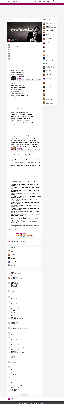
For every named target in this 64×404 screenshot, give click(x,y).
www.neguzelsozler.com (14, 242)
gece (18, 85)
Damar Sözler (27, 44)
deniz (16, 221)
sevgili (29, 110)
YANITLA (17, 275)
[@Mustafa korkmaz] (9, 323)
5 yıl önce (15, 272)
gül (28, 138)
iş (13, 206)
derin (14, 46)
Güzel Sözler (30, 1)
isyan (14, 138)
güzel (16, 53)
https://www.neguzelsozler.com (31, 135)
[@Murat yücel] (9, 273)
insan (14, 166)
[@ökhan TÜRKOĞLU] (9, 311)
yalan (24, 217)
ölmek (32, 144)
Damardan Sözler (23, 149)
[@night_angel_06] (9, 278)
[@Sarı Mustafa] (9, 328)
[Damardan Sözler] (13, 148)
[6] (9, 56)
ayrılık (13, 108)
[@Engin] (9, 347)
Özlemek (12, 70)
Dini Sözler (48, 1)
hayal (20, 85)
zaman (25, 126)
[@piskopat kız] (9, 342)
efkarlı (32, 79)
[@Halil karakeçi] (9, 352)
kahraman (18, 68)
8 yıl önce (17, 322)
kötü (18, 131)
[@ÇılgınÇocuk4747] (9, 377)
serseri (32, 214)
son (25, 112)
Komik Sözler (44, 1)
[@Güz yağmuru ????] (11, 390)
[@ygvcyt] (11, 357)
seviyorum (12, 152)
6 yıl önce (16, 277)
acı (16, 191)
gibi (25, 146)
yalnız (13, 110)
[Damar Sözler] (13, 78)
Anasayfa (9, 19)
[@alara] (9, 362)
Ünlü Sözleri (39, 1)
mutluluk (17, 87)
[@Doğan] (9, 385)
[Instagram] (9, 244)
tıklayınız (42, 403)
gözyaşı (20, 140)
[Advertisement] (32, 11)
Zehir (12, 91)
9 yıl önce (14, 384)
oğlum (33, 122)
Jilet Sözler (24, 116)
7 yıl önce (17, 310)
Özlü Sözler (34, 1)
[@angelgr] (9, 318)
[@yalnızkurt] (9, 283)
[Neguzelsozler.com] (13, 1)
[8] (9, 59)
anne (31, 154)
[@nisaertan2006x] (9, 306)
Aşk (11, 93)
